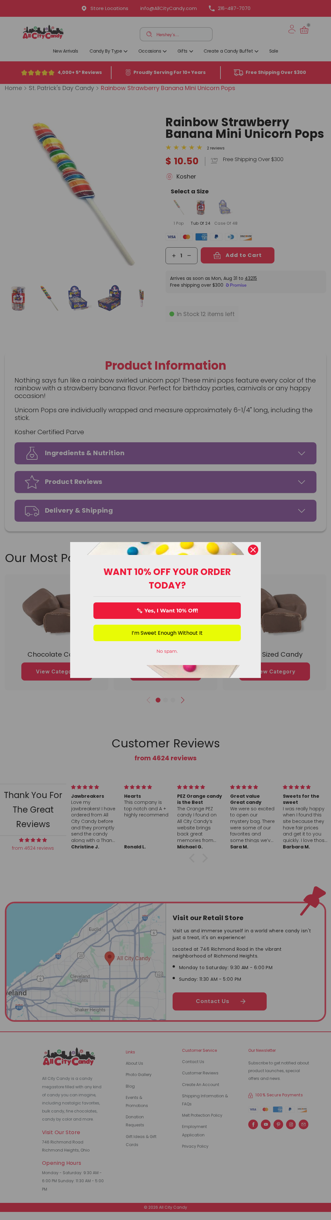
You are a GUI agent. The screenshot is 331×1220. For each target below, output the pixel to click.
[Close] (253, 550)
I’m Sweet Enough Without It (167, 633)
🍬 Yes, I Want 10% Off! (167, 611)
